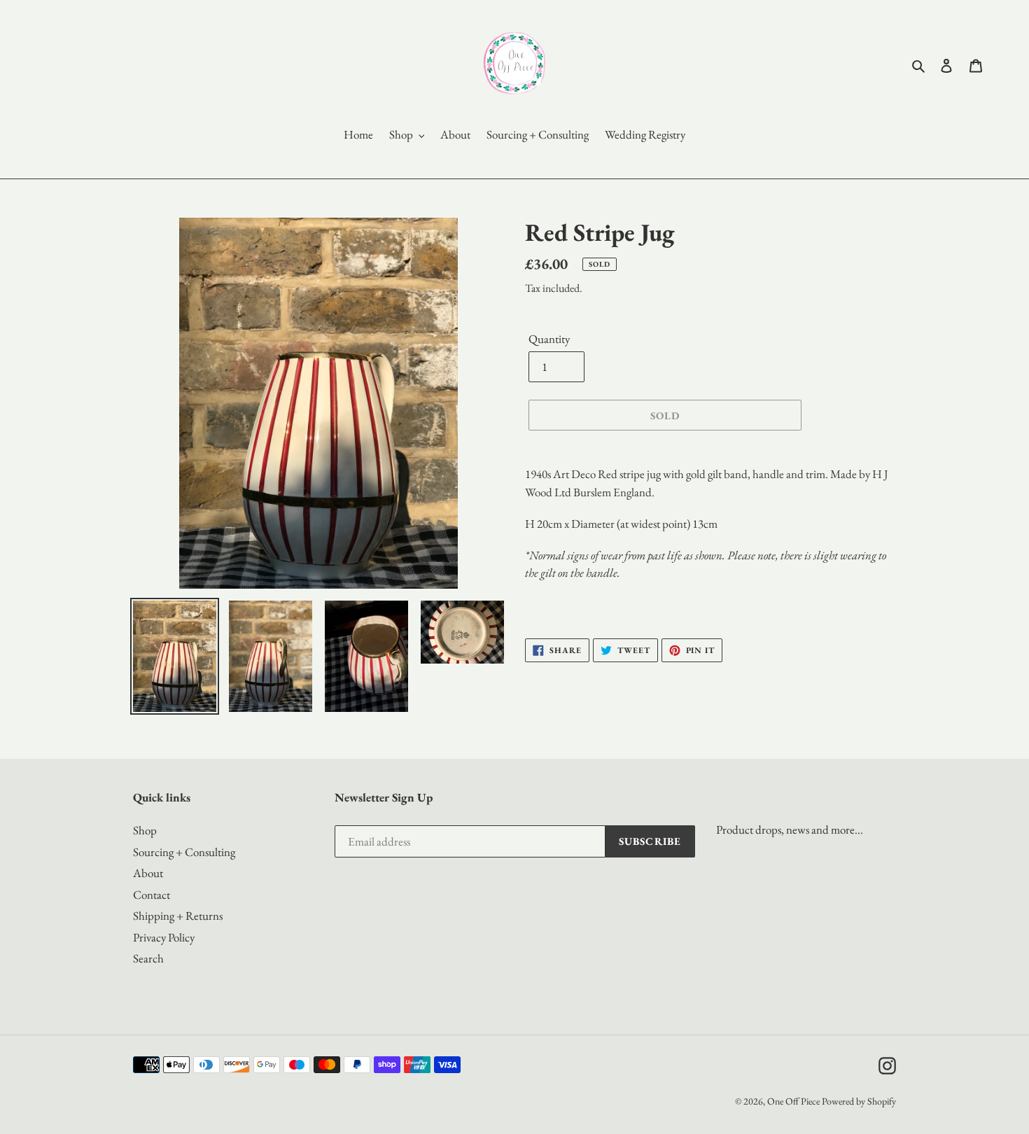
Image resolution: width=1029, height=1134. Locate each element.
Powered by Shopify (859, 1101)
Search (148, 958)
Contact (151, 894)
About (148, 873)
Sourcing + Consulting (184, 852)
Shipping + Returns (178, 915)
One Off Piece (793, 1101)
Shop (145, 830)
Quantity (549, 338)
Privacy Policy (164, 937)
